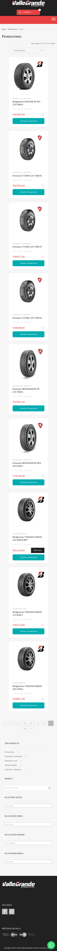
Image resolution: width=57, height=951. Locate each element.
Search (49, 788)
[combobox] (28, 806)
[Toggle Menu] (53, 20)
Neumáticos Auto (20, 534)
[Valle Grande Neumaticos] (28, 6)
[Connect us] (5, 912)
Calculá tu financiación (28, 121)
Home (4, 29)
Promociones (12, 29)
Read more (38, 550)
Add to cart (42, 114)
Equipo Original (19, 683)
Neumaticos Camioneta (22, 98)
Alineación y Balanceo (13, 770)
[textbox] (28, 806)
